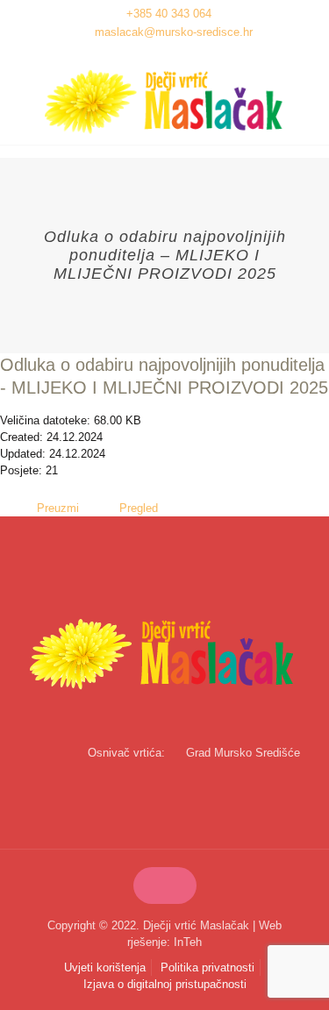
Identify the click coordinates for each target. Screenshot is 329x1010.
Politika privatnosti (207, 967)
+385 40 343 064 (168, 13)
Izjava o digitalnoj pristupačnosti (165, 984)
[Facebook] (153, 53)
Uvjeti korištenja (105, 967)
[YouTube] (176, 53)
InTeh (188, 942)
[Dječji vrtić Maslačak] (164, 102)
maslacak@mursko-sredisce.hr (174, 32)
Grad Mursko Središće (243, 752)
